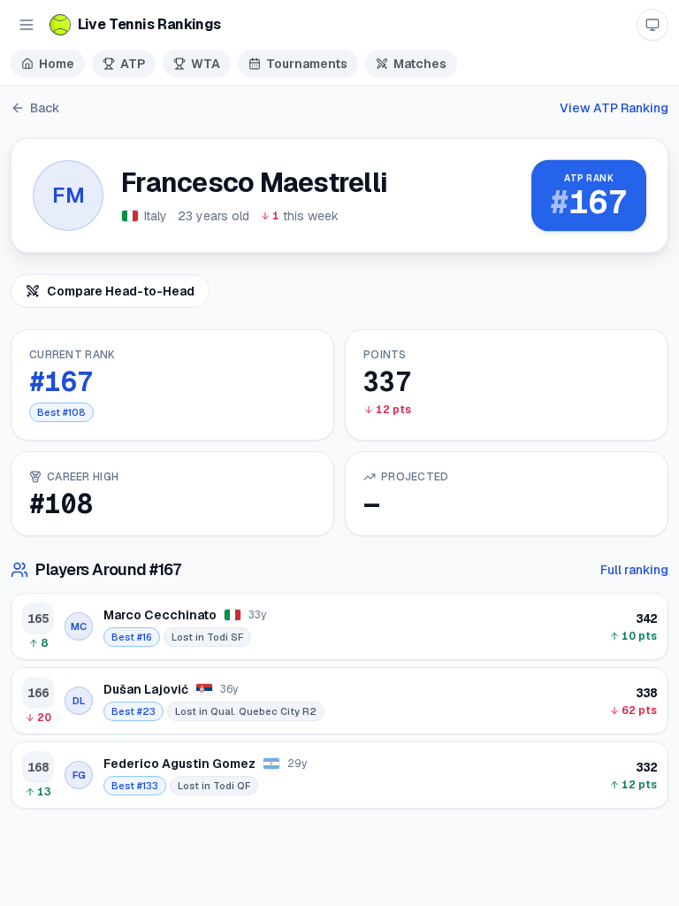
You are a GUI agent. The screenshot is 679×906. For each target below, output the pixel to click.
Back (45, 108)
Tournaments (306, 64)
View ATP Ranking (614, 108)
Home (56, 64)
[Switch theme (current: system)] (652, 25)
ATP (132, 64)
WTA (205, 64)
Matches (419, 64)
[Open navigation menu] (26, 25)
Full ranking (634, 570)
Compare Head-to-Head (121, 291)
